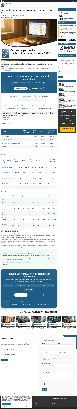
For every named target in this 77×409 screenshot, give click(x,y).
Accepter (6, 404)
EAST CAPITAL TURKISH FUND (9, 178)
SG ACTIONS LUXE (6, 172)
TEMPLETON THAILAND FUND (9, 167)
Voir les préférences (26, 404)
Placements (23, 15)
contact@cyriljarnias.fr (10, 354)
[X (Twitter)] (72, 40)
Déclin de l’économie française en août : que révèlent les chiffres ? (70, 95)
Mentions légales (26, 406)
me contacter (27, 262)
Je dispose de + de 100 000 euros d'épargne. (50, 358)
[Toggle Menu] (72, 4)
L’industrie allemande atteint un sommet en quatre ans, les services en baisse (70, 100)
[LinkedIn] (70, 40)
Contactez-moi (62, 39)
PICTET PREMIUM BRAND (8, 186)
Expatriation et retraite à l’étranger (58, 401)
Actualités (53, 403)
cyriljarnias (4, 15)
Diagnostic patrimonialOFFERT (67, 129)
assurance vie (8, 70)
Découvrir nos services (36, 88)
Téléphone (60, 350)
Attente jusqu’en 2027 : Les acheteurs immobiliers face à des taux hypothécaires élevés (70, 90)
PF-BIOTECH (5, 183)
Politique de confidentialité (8, 406)
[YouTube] (75, 40)
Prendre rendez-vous (21, 88)
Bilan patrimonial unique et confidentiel (59, 398)
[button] (30, 393)
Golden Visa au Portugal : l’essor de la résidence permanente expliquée (69, 85)
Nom (59, 343)
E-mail (43, 350)
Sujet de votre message (46, 363)
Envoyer (60, 77)
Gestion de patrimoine (14, 15)
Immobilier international (69, 16)
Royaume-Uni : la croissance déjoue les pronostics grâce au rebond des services (70, 105)
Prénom (43, 343)
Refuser (16, 404)
